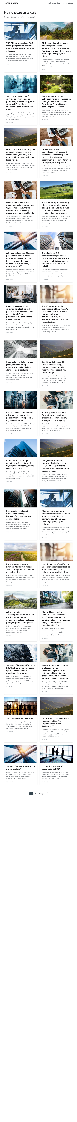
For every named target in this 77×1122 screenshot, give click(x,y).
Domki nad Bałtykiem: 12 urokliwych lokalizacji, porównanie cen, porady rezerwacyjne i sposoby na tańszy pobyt (54, 367)
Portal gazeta (11, 3)
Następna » (42, 794)
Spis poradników (54, 3)
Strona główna (68, 3)
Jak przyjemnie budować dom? (20, 718)
